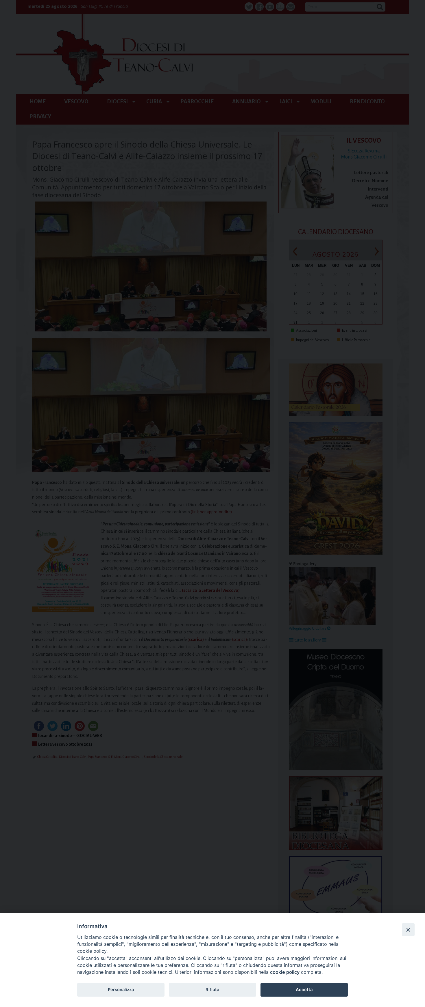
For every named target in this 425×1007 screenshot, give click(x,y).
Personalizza (121, 989)
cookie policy (285, 972)
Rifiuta (212, 989)
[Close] (408, 929)
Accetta (304, 989)
